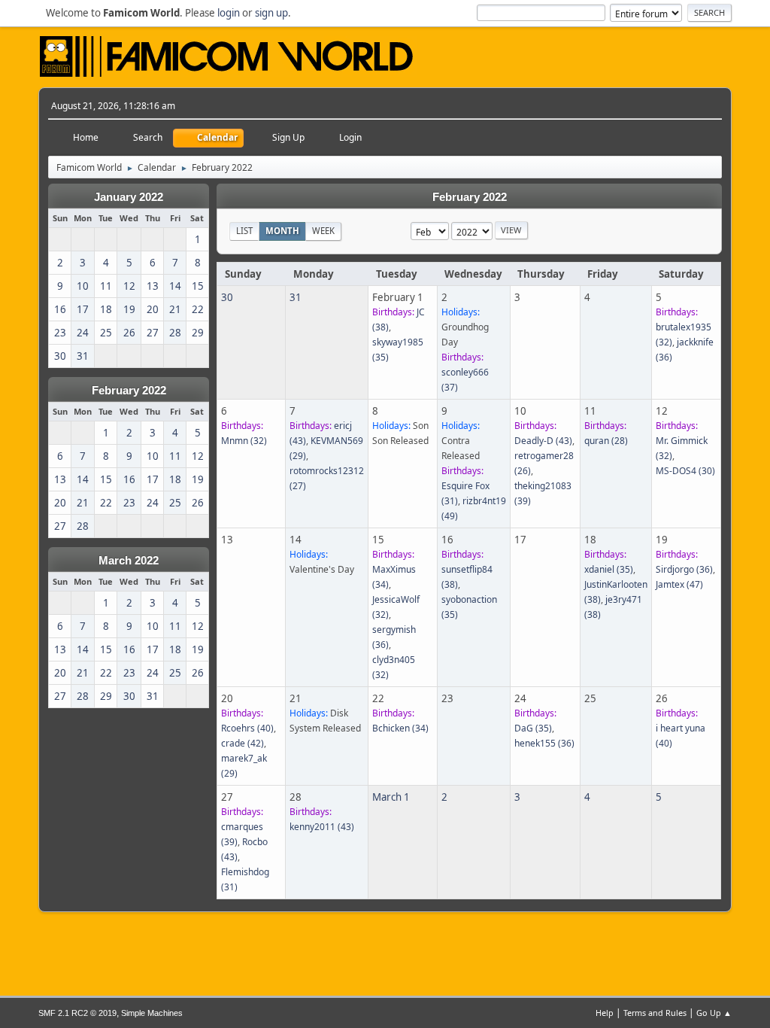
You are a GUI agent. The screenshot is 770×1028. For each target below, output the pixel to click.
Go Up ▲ (714, 1012)
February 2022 (129, 391)
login (228, 13)
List (244, 230)
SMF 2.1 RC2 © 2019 (77, 1012)
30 (227, 297)
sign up (271, 13)
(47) (679, 584)
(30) (685, 470)
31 (296, 297)
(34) (400, 728)
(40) (247, 728)
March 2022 (129, 561)
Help (605, 1012)
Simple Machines (152, 1012)
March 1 (391, 797)
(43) (543, 440)
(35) (608, 569)
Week (323, 230)
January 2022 (128, 197)
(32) (244, 440)
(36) (684, 569)
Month (282, 230)
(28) (606, 440)
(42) (242, 743)
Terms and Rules (655, 1012)
